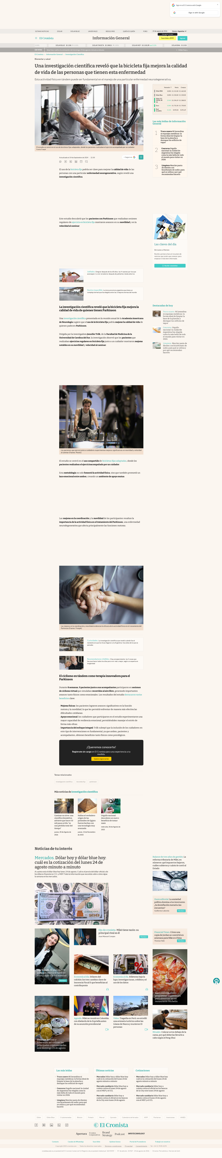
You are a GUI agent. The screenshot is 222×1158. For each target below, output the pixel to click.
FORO (145, 31)
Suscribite (96, 1142)
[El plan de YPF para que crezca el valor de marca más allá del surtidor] (52, 956)
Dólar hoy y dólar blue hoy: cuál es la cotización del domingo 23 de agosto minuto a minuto (162, 50)
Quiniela (113, 1117)
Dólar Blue (50, 1117)
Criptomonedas (65, 1117)
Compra (183, 87)
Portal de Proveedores (138, 1142)
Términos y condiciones (113, 1146)
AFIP (146, 1117)
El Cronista (39, 54)
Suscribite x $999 (167, 38)
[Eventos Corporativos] (94, 1134)
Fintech (91, 1117)
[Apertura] (81, 1134)
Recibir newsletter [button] (171, 266)
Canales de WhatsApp (76, 1142)
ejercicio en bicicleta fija (83, 222)
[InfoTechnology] (136, 1134)
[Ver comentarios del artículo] (86, 161)
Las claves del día (165, 244)
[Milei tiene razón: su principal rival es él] (85, 939)
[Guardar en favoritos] (141, 157)
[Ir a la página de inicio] (46, 38)
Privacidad (129, 1146)
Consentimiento (141, 1146)
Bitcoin (79, 1117)
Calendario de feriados (130, 1117)
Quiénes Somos (114, 1142)
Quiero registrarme (101, 759)
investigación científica (74, 54)
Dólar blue (75, 31)
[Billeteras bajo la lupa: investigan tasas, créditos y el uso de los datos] (130, 964)
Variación (167, 87)
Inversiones (170, 1117)
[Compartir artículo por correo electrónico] (81, 161)
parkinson (93, 782)
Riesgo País (110, 31)
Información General (54, 54)
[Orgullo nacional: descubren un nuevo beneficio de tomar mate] (110, 806)
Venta (176, 87)
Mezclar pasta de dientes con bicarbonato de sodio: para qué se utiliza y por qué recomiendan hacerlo (173, 169)
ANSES (182, 1117)
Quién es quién (129, 31)
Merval (101, 1117)
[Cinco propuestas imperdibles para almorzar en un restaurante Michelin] (170, 977)
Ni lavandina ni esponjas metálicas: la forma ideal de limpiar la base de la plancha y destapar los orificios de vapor (172, 137)
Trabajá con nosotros (162, 1142)
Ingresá (182, 38)
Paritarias (157, 1117)
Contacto (55, 1142)
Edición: (178, 31)
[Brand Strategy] (107, 1134)
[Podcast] (120, 1134)
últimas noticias (42, 31)
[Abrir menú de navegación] (36, 38)
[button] (216, 981)
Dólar (59, 31)
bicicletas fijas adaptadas (114, 461)
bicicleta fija (76, 169)
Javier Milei (92, 31)
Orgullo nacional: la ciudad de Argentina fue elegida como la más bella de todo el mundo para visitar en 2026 (172, 154)
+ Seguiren (130, 157)
